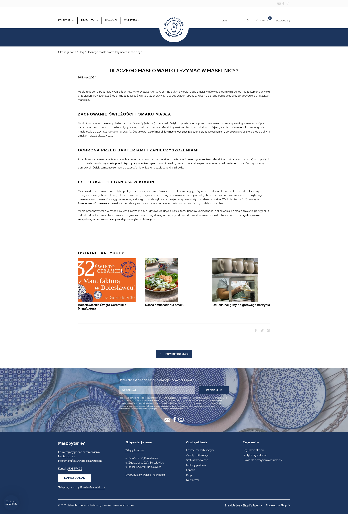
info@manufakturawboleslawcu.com (80, 461)
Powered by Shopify (278, 505)
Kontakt (190, 470)
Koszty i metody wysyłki (200, 450)
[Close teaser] (20, 494)
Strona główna (67, 52)
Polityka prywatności (255, 455)
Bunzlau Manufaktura (92, 487)
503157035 (75, 468)
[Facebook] (283, 3)
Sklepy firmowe (134, 450)
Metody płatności (196, 465)
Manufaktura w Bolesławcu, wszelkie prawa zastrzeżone (101, 505)
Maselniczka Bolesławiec (93, 191)
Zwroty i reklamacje (197, 455)
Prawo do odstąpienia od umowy (262, 460)
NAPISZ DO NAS (74, 478)
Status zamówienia (197, 460)
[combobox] (234, 20)
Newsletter (192, 480)
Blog (81, 52)
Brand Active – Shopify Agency (243, 505)
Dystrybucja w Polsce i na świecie (145, 475)
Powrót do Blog (176, 353)
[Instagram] (287, 3)
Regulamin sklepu (253, 450)
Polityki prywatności (177, 409)
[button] (11, 502)
